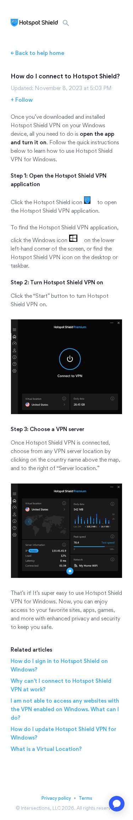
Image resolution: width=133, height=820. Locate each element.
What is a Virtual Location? (46, 749)
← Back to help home (37, 53)
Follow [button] (24, 99)
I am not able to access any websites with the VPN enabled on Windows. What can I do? (65, 709)
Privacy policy (56, 798)
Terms (85, 798)
